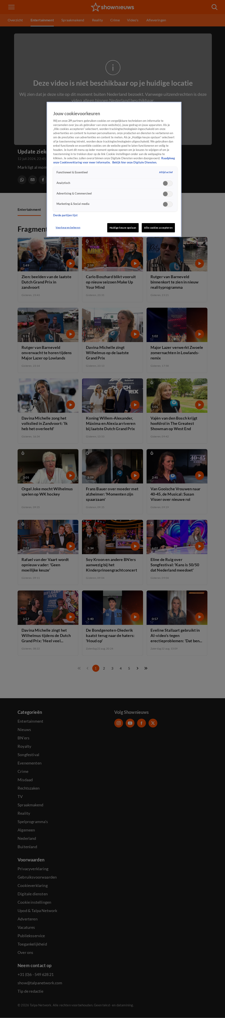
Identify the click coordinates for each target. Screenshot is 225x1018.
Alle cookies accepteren (158, 227)
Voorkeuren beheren (68, 227)
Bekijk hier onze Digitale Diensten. (134, 162)
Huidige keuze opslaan (123, 227)
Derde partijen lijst (65, 215)
